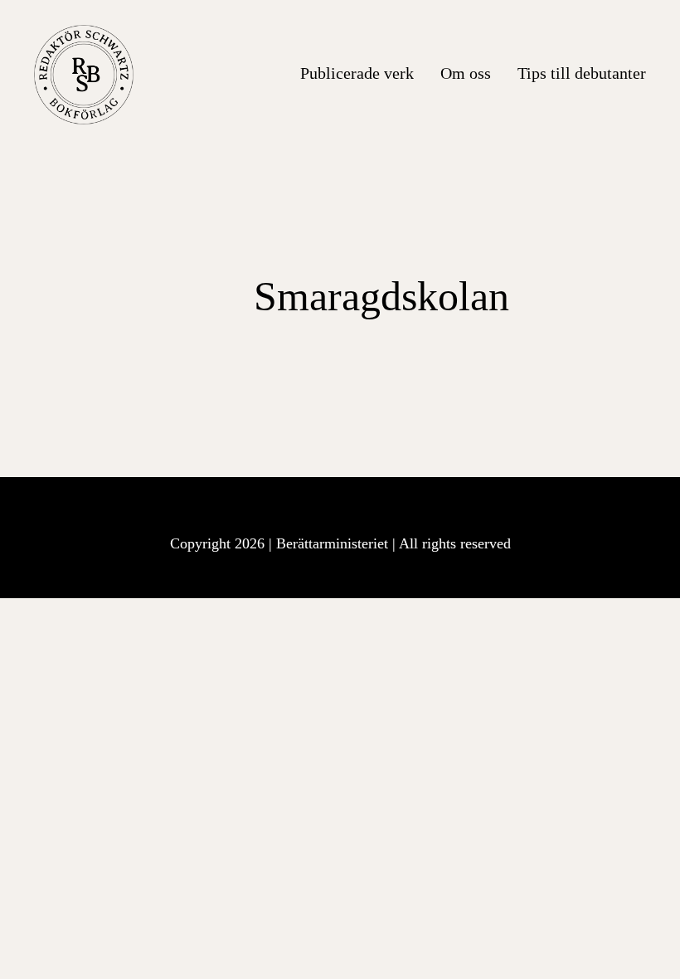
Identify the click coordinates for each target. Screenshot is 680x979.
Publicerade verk (357, 73)
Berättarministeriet (334, 543)
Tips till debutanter (581, 73)
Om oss (465, 73)
